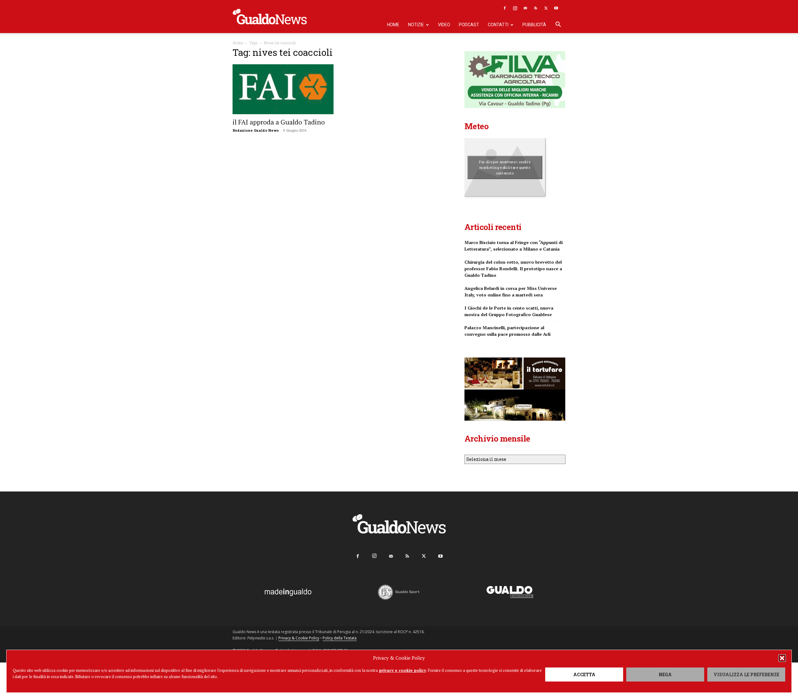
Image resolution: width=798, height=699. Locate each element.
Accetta (584, 674)
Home (393, 24)
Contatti (498, 24)
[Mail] (525, 8)
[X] (545, 8)
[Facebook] (504, 8)
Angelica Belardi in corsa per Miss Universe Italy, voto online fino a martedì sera (510, 291)
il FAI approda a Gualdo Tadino (279, 122)
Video (444, 24)
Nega (665, 674)
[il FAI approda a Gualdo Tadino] (283, 89)
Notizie (416, 24)
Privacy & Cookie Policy (298, 638)
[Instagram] (515, 8)
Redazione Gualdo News (256, 130)
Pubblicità (534, 24)
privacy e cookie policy (402, 670)
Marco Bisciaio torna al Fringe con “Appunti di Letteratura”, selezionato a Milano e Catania (513, 245)
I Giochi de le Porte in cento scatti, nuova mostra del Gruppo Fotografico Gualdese (508, 311)
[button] (782, 658)
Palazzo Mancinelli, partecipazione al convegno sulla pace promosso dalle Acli (507, 331)
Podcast (469, 24)
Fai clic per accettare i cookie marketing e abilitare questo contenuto (505, 167)
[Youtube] (556, 8)
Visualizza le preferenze (746, 674)
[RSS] (535, 8)
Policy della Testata (340, 638)
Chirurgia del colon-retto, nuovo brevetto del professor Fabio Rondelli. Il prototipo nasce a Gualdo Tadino (513, 268)
